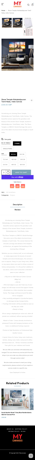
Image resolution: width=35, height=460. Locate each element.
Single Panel (7, 149)
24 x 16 (5, 164)
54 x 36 (22, 154)
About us (10, 429)
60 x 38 (22, 164)
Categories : (5, 195)
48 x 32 (13, 164)
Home (3, 10)
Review (18, 210)
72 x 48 (5, 159)
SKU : (3, 192)
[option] (6, 23)
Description (17, 205)
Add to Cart (21, 172)
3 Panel (17, 143)
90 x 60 (14, 159)
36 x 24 (13, 154)
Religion (12, 195)
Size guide (7, 139)
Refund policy (14, 431)
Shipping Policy (21, 429)
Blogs (23, 431)
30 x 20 (22, 159)
